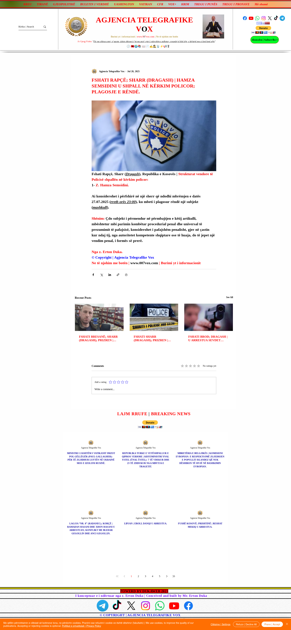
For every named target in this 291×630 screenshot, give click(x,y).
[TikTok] (276, 18)
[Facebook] (245, 18)
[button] (263, 30)
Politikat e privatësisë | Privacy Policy (81, 625)
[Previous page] (124, 576)
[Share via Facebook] (93, 274)
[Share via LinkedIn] (109, 274)
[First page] (117, 576)
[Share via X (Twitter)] (101, 274)
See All (229, 297)
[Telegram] (282, 18)
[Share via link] (118, 274)
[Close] (287, 624)
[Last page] (174, 576)
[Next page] (167, 576)
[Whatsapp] (257, 18)
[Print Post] (126, 274)
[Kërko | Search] (45, 26)
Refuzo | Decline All (246, 624)
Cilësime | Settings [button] (220, 624)
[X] (269, 18)
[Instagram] (263, 18)
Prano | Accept (272, 624)
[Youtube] (251, 18)
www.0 (140, 36)
